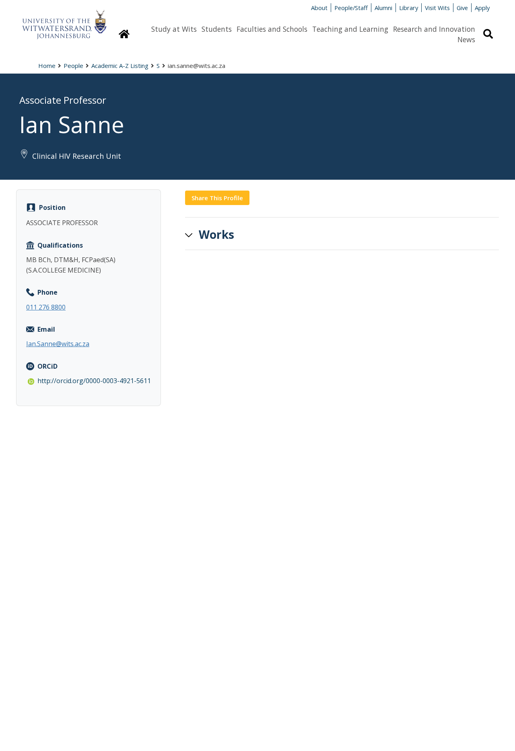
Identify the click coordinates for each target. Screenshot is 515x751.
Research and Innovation (434, 29)
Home (47, 66)
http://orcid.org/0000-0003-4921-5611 (94, 380)
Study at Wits (174, 29)
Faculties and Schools (272, 29)
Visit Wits (437, 8)
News (466, 39)
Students (217, 29)
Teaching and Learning (350, 29)
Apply (482, 8)
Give (462, 8)
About (319, 8)
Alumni (383, 8)
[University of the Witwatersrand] (64, 20)
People (73, 66)
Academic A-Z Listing (119, 66)
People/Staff (351, 8)
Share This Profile (217, 198)
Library (408, 8)
